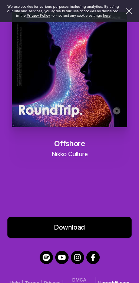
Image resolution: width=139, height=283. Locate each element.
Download (69, 227)
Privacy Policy (38, 15)
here (106, 15)
